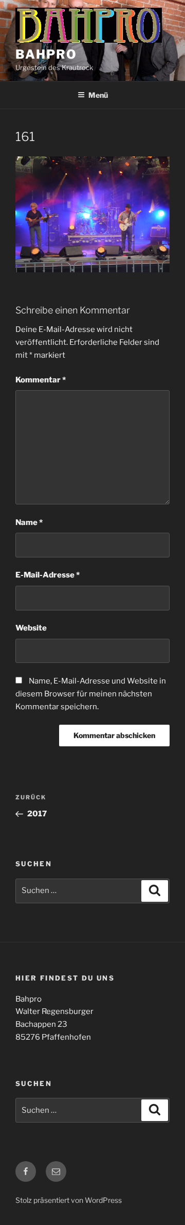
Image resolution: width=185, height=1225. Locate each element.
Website (31, 628)
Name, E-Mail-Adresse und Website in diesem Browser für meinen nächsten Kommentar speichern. (90, 693)
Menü (98, 95)
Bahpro (46, 54)
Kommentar (40, 379)
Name (29, 522)
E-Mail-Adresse (47, 575)
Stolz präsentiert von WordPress (68, 1200)
